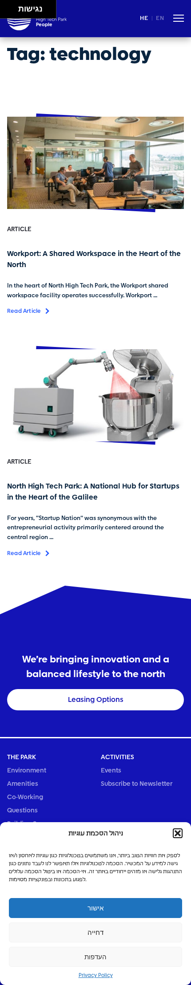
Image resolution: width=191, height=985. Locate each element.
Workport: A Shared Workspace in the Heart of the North (94, 259)
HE (144, 18)
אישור (95, 908)
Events (111, 771)
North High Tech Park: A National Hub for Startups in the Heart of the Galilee (93, 492)
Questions (22, 811)
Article (19, 229)
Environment (26, 771)
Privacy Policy (96, 975)
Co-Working (25, 797)
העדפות (95, 957)
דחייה (95, 932)
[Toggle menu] (178, 20)
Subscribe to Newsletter (136, 784)
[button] (177, 833)
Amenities (22, 784)
